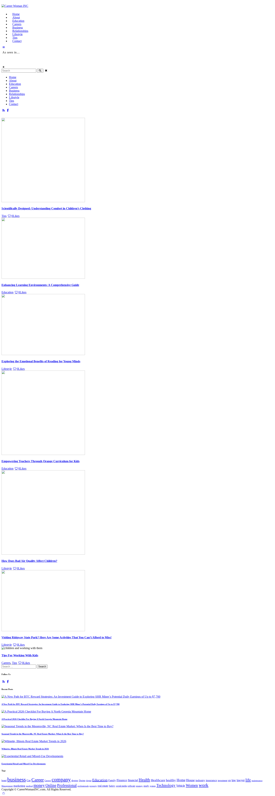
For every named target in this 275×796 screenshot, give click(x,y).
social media (121, 786)
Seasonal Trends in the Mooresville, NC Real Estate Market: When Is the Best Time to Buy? (42, 734)
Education (7, 292)
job (229, 780)
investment (222, 780)
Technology (165, 785)
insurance (211, 780)
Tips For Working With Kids (19, 655)
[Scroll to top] (3, 792)
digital (88, 781)
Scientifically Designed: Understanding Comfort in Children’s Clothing (46, 208)
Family (112, 780)
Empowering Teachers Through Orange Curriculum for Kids (40, 461)
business (16, 779)
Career (37, 779)
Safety (112, 785)
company (61, 779)
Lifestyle (6, 368)
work (203, 785)
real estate (103, 785)
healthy (171, 780)
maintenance (257, 780)
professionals (83, 786)
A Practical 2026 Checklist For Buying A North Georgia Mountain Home (34, 719)
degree (74, 780)
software (131, 786)
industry (200, 780)
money (39, 785)
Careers (5, 662)
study (146, 785)
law (234, 780)
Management (7, 786)
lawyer (241, 780)
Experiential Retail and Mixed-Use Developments (23, 764)
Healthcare (158, 780)
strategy (139, 786)
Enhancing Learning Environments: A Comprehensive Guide (40, 285)
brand (4, 780)
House (190, 780)
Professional (67, 785)
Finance (122, 780)
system (153, 786)
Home (181, 780)
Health (144, 780)
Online (50, 785)
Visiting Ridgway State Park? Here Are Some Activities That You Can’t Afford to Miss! (56, 637)
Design (82, 780)
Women (192, 785)
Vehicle (180, 785)
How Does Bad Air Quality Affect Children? (29, 560)
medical (29, 786)
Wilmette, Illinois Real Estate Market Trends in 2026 (25, 749)
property (93, 786)
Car (29, 780)
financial (133, 780)
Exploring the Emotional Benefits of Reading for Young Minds (40, 361)
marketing (19, 785)
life (248, 780)
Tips (4, 215)
